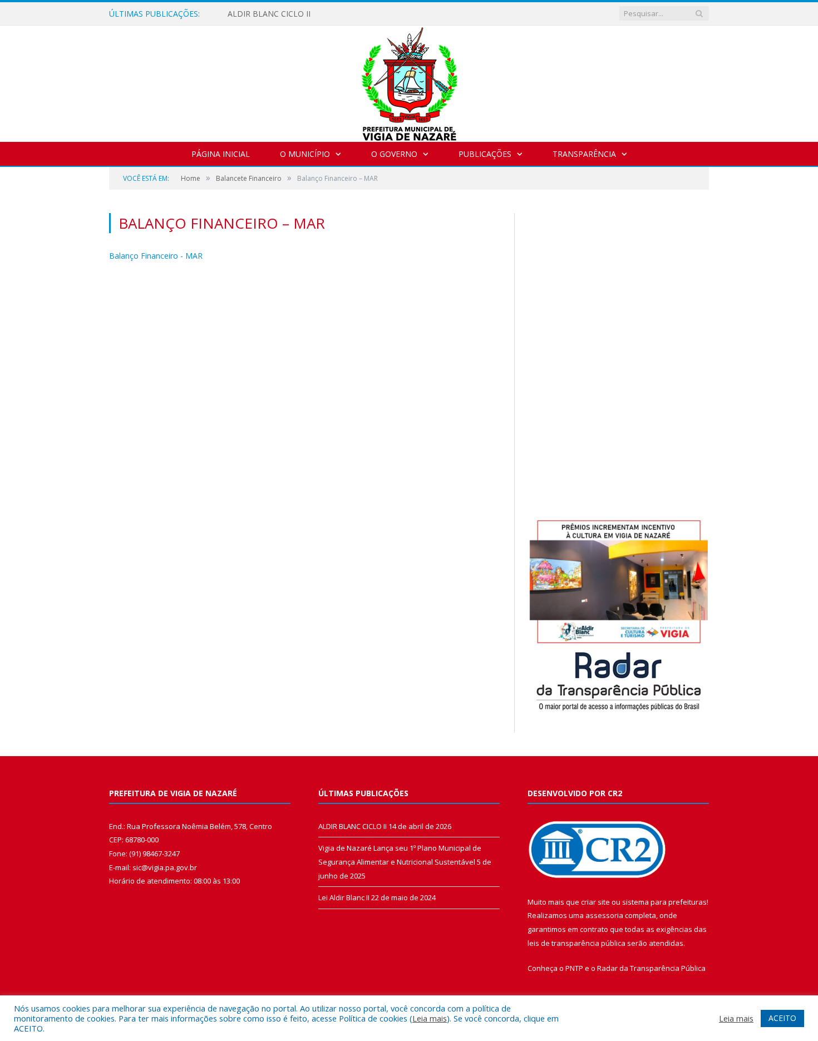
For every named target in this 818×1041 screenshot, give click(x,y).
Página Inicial (220, 154)
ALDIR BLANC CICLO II (269, 14)
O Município (305, 154)
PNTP (574, 968)
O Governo (394, 154)
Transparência (584, 154)
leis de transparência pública (576, 943)
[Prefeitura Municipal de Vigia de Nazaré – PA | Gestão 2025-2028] (409, 81)
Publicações (485, 154)
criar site (595, 902)
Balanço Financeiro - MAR (156, 255)
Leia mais (429, 1018)
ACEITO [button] (782, 1018)
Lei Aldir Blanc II (343, 897)
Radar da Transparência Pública (651, 968)
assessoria (604, 915)
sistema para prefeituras (664, 902)
